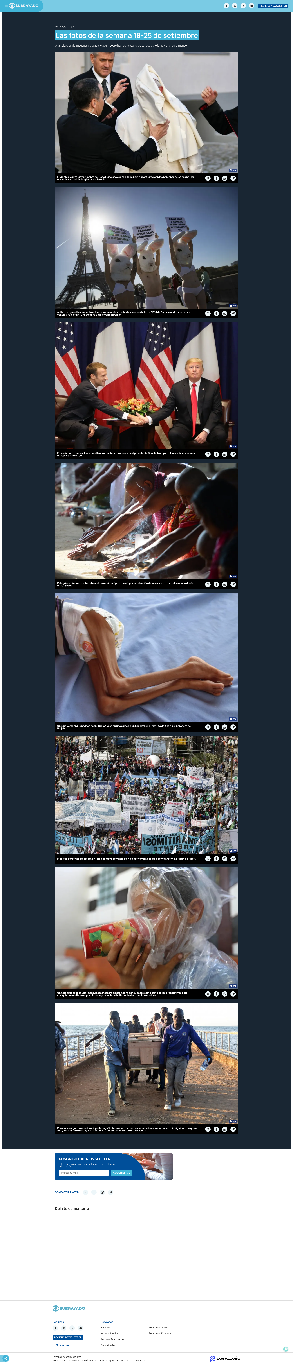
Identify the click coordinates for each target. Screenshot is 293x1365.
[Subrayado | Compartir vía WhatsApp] (225, 178)
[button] (121, 1173)
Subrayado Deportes (160, 1333)
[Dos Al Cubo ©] (225, 1360)
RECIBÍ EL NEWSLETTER (273, 5)
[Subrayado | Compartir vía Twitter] (208, 178)
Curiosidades (108, 1345)
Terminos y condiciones (65, 1357)
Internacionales (63, 27)
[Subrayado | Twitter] (235, 5)
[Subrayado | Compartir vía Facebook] (216, 178)
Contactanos (64, 1345)
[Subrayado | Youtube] (251, 5)
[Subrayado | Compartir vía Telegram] (233, 178)
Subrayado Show (158, 1327)
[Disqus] (146, 1256)
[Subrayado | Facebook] (226, 5)
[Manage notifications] (285, 1349)
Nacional (106, 1327)
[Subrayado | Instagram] (243, 5)
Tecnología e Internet (113, 1339)
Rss (79, 1357)
